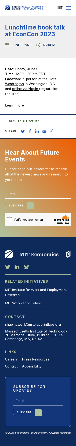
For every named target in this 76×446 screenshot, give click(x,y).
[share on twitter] (23, 131)
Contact (11, 366)
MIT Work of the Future (23, 303)
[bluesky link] (26, 267)
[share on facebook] (30, 131)
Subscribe (16, 205)
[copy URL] (51, 131)
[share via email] (44, 131)
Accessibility (31, 366)
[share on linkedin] (37, 131)
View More (9, 254)
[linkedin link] (17, 267)
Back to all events (24, 121)
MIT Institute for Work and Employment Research (36, 292)
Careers (11, 359)
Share (11, 131)
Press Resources (35, 359)
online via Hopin (25, 89)
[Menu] (68, 8)
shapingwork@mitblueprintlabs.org (33, 324)
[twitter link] (7, 267)
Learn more (14, 105)
